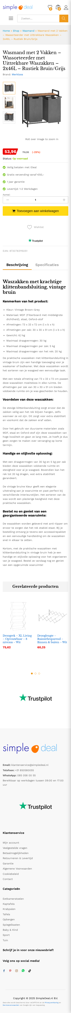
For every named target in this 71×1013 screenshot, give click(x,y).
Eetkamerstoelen (13, 898)
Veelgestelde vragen (15, 847)
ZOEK (63, 18)
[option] (9, 88)
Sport (6, 934)
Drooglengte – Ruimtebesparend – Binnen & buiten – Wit (52, 639)
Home (6, 30)
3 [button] (39, 673)
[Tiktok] (29, 971)
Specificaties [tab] (47, 265)
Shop (16, 30)
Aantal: (6, 195)
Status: (7, 158)
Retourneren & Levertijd (18, 858)
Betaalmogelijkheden (16, 853)
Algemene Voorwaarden (17, 868)
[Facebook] (4, 971)
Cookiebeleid (11, 873)
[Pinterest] (10, 971)
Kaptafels (9, 903)
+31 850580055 (24, 770)
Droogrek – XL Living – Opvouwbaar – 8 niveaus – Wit (17, 639)
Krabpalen (9, 909)
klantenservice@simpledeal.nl (29, 764)
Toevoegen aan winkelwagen (38, 211)
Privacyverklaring (51, 1002)
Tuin (5, 940)
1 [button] (32, 673)
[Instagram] (16, 971)
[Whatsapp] (23, 971)
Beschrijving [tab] (17, 265)
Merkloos (17, 74)
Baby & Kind (10, 929)
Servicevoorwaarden (11, 1005)
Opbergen (9, 919)
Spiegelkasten (11, 924)
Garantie (8, 863)
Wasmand (28, 30)
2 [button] (35, 673)
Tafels (6, 914)
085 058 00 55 (26, 775)
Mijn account (11, 842)
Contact (8, 879)
